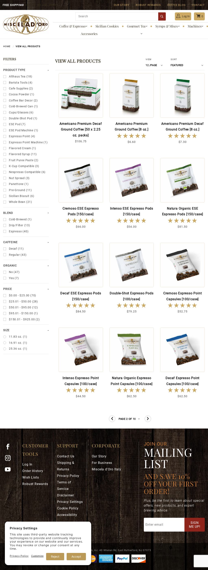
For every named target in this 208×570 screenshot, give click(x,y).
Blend (8, 212)
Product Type (14, 70)
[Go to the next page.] (148, 419)
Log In (185, 16)
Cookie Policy (67, 508)
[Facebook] (9, 448)
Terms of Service (64, 485)
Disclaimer (65, 495)
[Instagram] (9, 459)
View (149, 59)
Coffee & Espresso (72, 26)
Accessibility (67, 515)
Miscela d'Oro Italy (106, 469)
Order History (32, 471)
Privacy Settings (70, 502)
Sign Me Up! (194, 525)
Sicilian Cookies (107, 26)
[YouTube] (9, 471)
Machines (195, 26)
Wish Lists (30, 477)
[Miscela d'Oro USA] (26, 24)
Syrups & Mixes (166, 26)
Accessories (89, 34)
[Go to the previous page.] (112, 419)
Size (6, 330)
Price (7, 288)
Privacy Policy (68, 476)
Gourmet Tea (136, 26)
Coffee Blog (176, 5)
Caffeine (10, 242)
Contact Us (65, 456)
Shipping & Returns (65, 466)
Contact (198, 5)
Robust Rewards (148, 5)
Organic (10, 265)
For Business (102, 463)
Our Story (121, 5)
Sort (174, 59)
